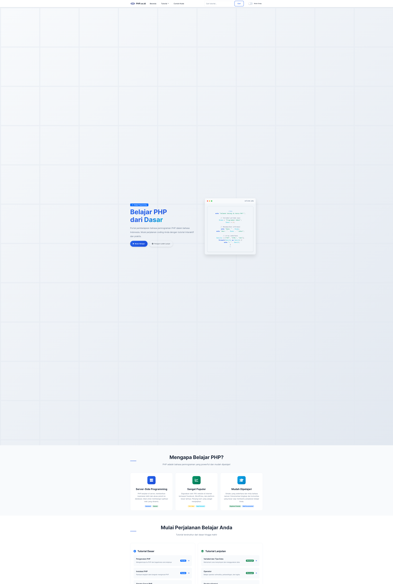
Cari (239, 4)
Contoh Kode (179, 4)
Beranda (153, 4)
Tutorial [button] (164, 4)
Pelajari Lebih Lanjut (162, 244)
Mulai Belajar (140, 244)
